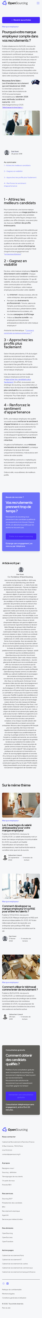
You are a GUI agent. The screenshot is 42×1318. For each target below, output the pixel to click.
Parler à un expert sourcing (21, 536)
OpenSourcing (7, 1233)
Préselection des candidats (12, 1203)
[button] (37, 3)
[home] (15, 3)
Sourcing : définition (9, 1172)
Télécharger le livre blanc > (12, 107)
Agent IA (5, 1215)
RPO (3, 1207)
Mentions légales (8, 1294)
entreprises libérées (12, 254)
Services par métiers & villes (12, 1219)
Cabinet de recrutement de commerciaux (17, 1268)
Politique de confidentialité (12, 1290)
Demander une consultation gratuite (21, 1096)
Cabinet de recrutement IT (12, 1260)
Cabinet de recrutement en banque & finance (18, 1272)
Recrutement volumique (11, 1211)
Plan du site (6, 1308)
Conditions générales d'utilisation (14, 1298)
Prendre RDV (7, 1185)
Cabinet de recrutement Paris (13, 1255)
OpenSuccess (7, 1237)
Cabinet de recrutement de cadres (15, 1264)
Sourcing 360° (7, 1199)
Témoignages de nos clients (12, 1176)
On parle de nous (8, 1181)
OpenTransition (7, 1242)
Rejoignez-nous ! (8, 1168)
